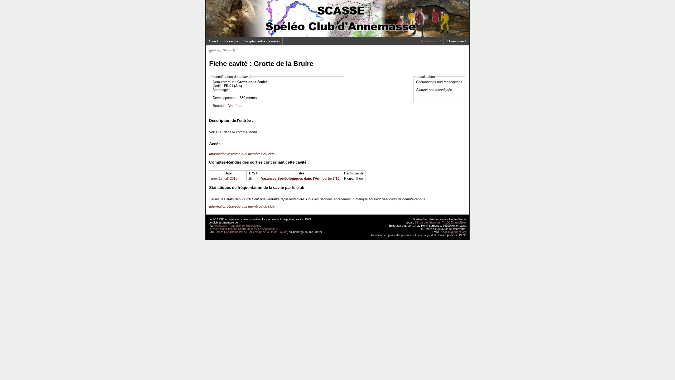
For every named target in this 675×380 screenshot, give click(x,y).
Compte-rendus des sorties (262, 41)
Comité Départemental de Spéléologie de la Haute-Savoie (250, 232)
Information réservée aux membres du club (241, 154)
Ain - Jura (235, 106)
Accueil (213, 41)
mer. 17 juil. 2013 (224, 178)
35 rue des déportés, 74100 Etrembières (440, 222)
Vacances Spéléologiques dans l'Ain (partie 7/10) (300, 178)
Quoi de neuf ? (431, 41)
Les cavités (231, 41)
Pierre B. (229, 51)
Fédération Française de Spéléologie (236, 225)
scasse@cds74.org (453, 232)
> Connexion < (456, 41)
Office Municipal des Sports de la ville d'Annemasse (244, 228)
